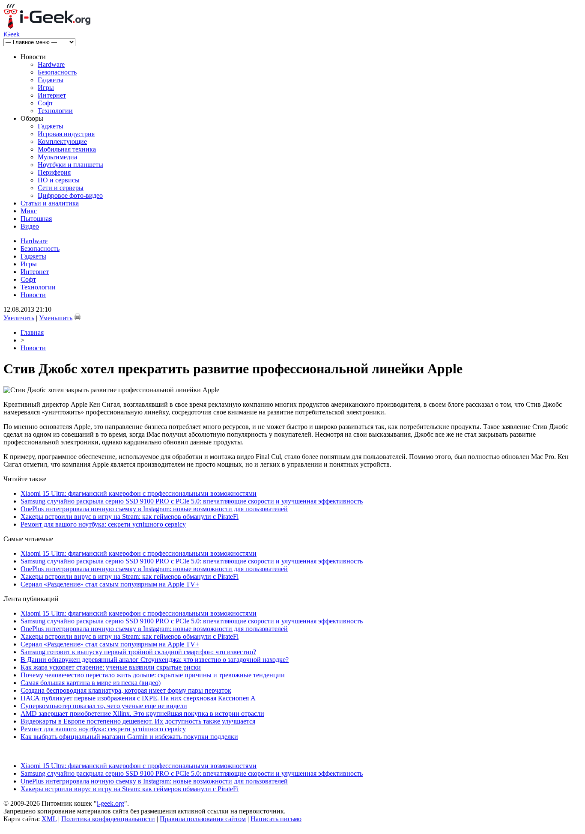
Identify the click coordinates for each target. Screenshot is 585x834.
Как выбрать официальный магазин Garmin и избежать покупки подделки (129, 736)
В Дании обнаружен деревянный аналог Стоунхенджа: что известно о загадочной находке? (155, 659)
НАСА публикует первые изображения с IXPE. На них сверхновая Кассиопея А (138, 698)
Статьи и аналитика (50, 203)
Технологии (55, 110)
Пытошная (36, 218)
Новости (33, 294)
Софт (45, 103)
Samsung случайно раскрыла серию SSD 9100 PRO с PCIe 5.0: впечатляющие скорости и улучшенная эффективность (192, 501)
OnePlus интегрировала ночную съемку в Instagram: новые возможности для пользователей (154, 508)
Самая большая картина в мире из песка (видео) (91, 682)
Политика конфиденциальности (108, 818)
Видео (30, 226)
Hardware (51, 64)
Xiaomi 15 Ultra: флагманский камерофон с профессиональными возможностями (139, 493)
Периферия (54, 172)
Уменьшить (55, 318)
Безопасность (57, 72)
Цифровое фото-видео (70, 195)
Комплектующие (62, 141)
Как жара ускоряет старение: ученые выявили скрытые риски (111, 667)
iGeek (11, 34)
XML (49, 818)
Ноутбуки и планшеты (70, 164)
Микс (29, 210)
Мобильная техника (67, 149)
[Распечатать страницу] (77, 316)
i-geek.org (110, 803)
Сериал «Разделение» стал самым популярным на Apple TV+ (110, 584)
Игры (46, 87)
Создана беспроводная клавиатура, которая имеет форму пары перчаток (126, 690)
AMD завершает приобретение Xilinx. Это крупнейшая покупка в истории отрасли (142, 713)
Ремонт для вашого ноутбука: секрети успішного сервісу (103, 524)
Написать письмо (276, 818)
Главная (32, 332)
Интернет (52, 95)
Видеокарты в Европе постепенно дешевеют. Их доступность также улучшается (138, 721)
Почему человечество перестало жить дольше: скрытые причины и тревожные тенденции (153, 675)
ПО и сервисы (59, 180)
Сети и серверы (61, 187)
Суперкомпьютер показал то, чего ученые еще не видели (104, 705)
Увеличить (18, 318)
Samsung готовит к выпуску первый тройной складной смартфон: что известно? (138, 651)
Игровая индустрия (66, 133)
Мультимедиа (57, 157)
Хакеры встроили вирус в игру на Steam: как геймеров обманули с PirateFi (130, 516)
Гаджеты (50, 79)
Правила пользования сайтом (203, 818)
